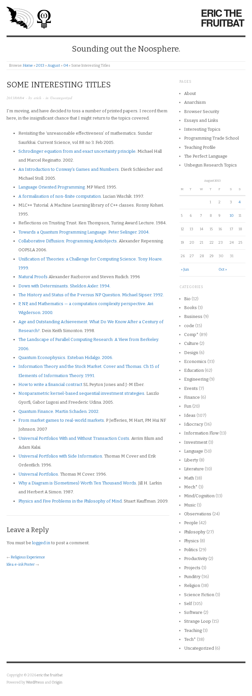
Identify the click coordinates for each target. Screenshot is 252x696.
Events (191, 388)
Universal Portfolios (38, 474)
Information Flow (201, 433)
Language (193, 451)
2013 (40, 65)
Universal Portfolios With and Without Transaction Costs (73, 438)
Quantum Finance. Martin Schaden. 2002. (58, 411)
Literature (194, 468)
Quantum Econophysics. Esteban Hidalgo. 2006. (65, 357)
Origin (57, 682)
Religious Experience (28, 557)
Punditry (192, 576)
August (54, 65)
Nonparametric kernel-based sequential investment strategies (81, 393)
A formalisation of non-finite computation (59, 196)
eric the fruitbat (222, 18)
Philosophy (194, 531)
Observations (197, 513)
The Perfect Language (205, 156)
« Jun (185, 269)
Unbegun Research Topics (210, 165)
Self (188, 603)
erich (37, 97)
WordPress (35, 682)
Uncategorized (61, 97)
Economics (195, 361)
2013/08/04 (15, 97)
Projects (192, 567)
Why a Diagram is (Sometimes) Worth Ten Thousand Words (77, 483)
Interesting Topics (202, 129)
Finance (192, 397)
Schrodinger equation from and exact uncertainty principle (77, 151)
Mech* (191, 486)
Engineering (196, 379)
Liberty (191, 460)
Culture (191, 343)
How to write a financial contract (50, 384)
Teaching (193, 630)
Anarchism (195, 102)
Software (193, 612)
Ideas (190, 415)
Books (190, 307)
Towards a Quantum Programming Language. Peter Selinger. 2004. (84, 232)
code (189, 325)
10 (232, 215)
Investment (195, 442)
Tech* (190, 639)
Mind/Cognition (199, 495)
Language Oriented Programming (51, 187)
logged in (41, 542)
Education (194, 370)
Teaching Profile (200, 147)
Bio (187, 298)
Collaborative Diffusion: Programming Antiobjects (67, 240)
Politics (191, 549)
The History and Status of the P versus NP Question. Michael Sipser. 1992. (91, 294)
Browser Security (201, 111)
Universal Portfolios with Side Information (60, 456)
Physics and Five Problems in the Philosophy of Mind (70, 501)
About (190, 93)
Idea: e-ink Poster (21, 564)
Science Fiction (199, 594)
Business (193, 316)
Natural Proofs (33, 276)
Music (190, 505)
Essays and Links (201, 120)
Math (189, 478)
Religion (192, 585)
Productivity (195, 558)
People (191, 522)
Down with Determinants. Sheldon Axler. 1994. (64, 285)
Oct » (223, 269)
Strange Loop (197, 621)
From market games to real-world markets (61, 420)
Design (191, 352)
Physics (191, 540)
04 (65, 65)
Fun (187, 406)
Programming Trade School (211, 138)
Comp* (191, 334)
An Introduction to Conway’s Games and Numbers (68, 169)
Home (28, 65)
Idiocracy (193, 424)
